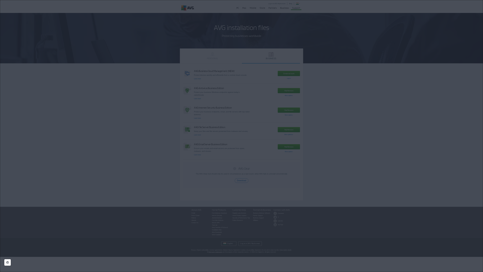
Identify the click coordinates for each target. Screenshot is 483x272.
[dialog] (241, 136)
